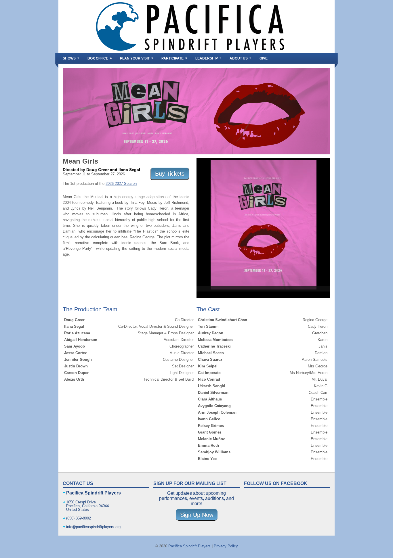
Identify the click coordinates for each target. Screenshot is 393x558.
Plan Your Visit (136, 58)
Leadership (208, 58)
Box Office (99, 58)
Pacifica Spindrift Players (189, 546)
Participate (174, 58)
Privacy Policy (226, 546)
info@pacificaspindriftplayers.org (93, 527)
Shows (71, 58)
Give (264, 58)
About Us (240, 58)
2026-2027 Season (121, 183)
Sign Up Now (196, 515)
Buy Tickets (169, 173)
